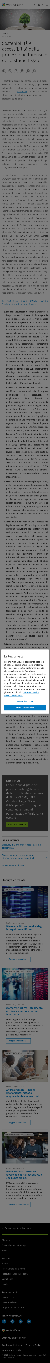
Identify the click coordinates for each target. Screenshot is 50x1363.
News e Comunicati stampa (14, 1245)
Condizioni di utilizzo (12, 1345)
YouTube (29, 1321)
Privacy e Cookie (33, 1345)
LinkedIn (21, 1321)
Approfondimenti (9, 1292)
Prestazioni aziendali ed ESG (15, 1274)
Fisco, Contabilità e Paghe (13, 1269)
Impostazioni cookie (25, 701)
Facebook (4, 1321)
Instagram (12, 1321)
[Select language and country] (40, 4)
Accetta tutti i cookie (25, 707)
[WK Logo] (11, 1330)
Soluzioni (6, 1258)
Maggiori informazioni (17, 959)
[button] (4, 71)
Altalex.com (22, 91)
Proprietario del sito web (13, 1307)
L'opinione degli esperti (19, 1228)
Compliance (7, 1279)
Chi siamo (6, 1240)
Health (5, 1263)
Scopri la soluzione (15, 824)
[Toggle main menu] (46, 4)
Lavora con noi (9, 1297)
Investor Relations (10, 1302)
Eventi (5, 1250)
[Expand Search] (34, 4)
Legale (5, 1284)
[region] (25, 681)
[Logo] (13, 4)
